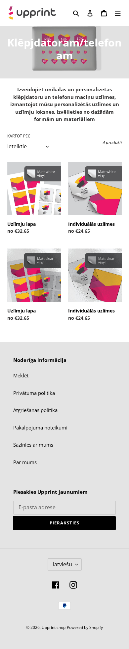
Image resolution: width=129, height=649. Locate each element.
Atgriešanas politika (35, 410)
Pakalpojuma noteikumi (40, 427)
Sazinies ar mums (33, 444)
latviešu (62, 564)
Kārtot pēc (18, 136)
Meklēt (20, 375)
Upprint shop (53, 627)
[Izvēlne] (118, 13)
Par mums (25, 462)
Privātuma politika (34, 393)
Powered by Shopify (85, 627)
